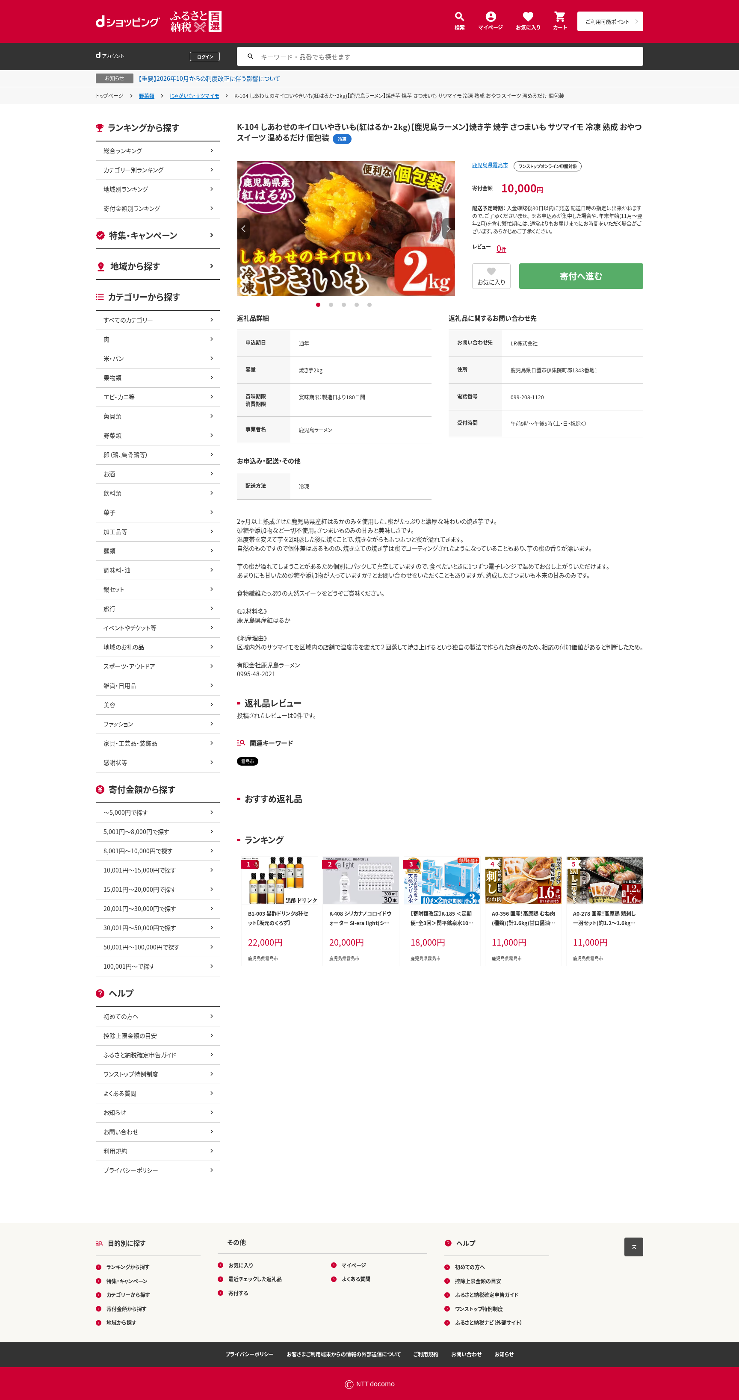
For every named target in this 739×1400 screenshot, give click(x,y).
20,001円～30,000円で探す (139, 908)
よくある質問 (119, 1093)
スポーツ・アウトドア (129, 666)
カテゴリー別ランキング (133, 169)
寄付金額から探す (126, 1308)
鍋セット (113, 589)
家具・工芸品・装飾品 (130, 743)
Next (448, 228)
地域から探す (135, 266)
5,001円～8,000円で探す (136, 831)
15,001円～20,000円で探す (139, 889)
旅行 (109, 608)
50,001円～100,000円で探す (141, 947)
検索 (460, 27)
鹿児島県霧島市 (490, 164)
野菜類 (146, 95)
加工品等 (115, 531)
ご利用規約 (426, 1354)
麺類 (109, 550)
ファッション (118, 723)
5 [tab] (371, 305)
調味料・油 (116, 570)
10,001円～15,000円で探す (139, 870)
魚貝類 (112, 416)
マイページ (491, 27)
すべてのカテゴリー (128, 319)
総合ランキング (122, 150)
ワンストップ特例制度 (130, 1074)
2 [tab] (332, 305)
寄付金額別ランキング (131, 208)
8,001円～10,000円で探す (138, 850)
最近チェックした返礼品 (255, 1278)
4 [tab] (358, 305)
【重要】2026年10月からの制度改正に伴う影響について (210, 78)
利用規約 (115, 1151)
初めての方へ (121, 1016)
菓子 (109, 512)
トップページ (110, 95)
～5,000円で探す (125, 812)
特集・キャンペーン (143, 235)
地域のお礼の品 (123, 647)
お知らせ (114, 1112)
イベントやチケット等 (130, 627)
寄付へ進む (581, 276)
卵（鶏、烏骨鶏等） (125, 454)
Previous (243, 228)
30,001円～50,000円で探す (139, 927)
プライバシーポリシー (130, 1170)
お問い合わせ (120, 1131)
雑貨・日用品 (119, 685)
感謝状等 (115, 762)
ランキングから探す (128, 1266)
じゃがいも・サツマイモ (194, 95)
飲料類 (112, 493)
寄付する (238, 1293)
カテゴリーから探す (128, 1294)
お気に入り (528, 27)
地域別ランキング (125, 189)
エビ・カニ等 (119, 396)
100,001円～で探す (129, 966)
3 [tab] (345, 305)
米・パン (113, 358)
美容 (109, 704)
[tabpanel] (346, 228)
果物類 (112, 377)
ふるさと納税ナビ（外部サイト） (489, 1322)
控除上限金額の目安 (130, 1035)
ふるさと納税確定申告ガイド (139, 1054)
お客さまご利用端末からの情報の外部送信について (344, 1354)
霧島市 (247, 761)
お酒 (109, 473)
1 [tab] (319, 305)
